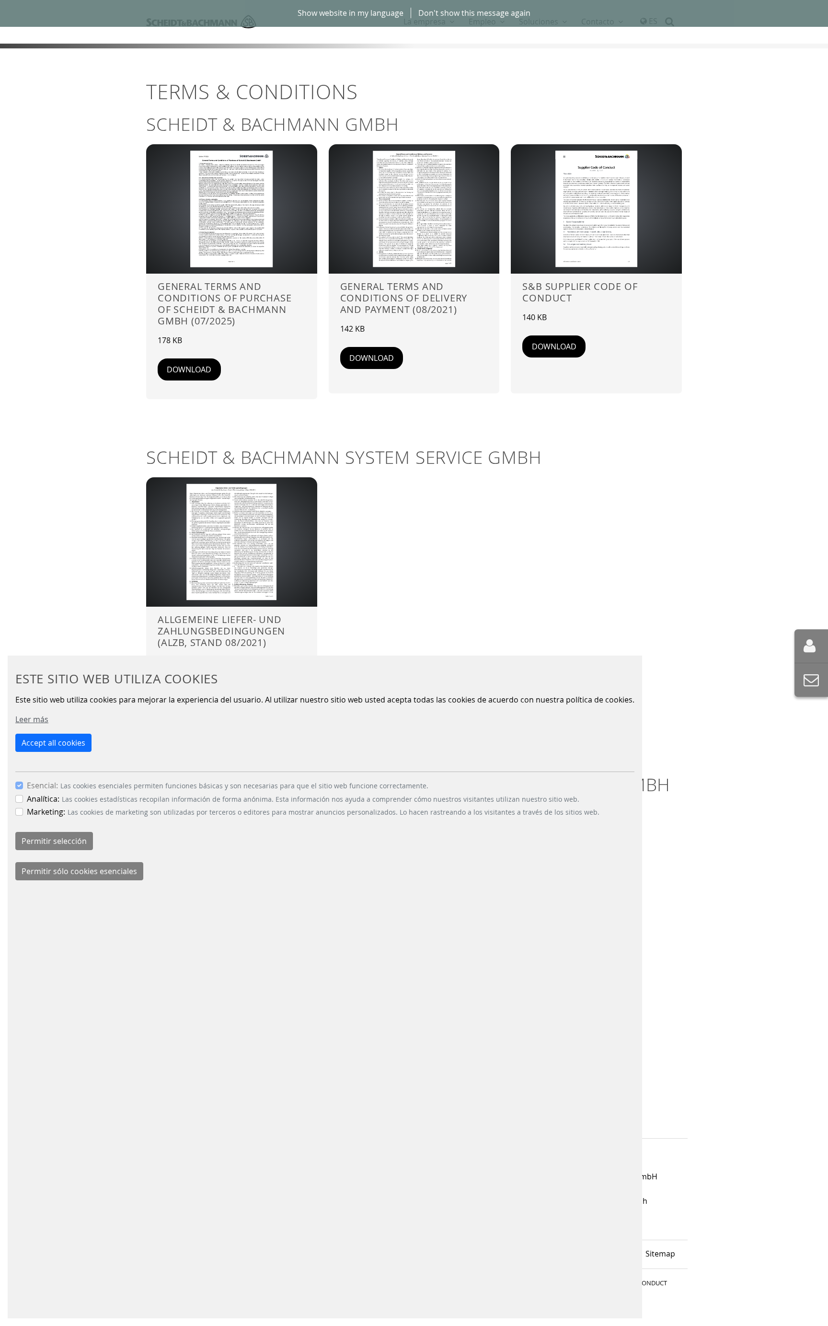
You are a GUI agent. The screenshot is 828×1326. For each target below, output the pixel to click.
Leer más (31, 719)
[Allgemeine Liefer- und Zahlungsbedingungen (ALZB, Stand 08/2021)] (231, 542)
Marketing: (46, 812)
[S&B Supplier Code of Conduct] (596, 209)
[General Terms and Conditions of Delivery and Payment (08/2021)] (414, 209)
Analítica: (43, 799)
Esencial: (42, 785)
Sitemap (660, 1253)
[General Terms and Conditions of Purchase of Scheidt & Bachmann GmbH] (231, 209)
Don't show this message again (474, 13)
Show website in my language (350, 13)
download (189, 369)
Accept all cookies (53, 743)
